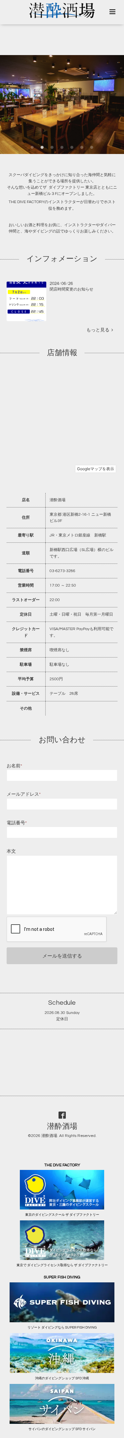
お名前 (14, 766)
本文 (11, 851)
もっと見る (98, 330)
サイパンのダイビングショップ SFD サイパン (62, 1429)
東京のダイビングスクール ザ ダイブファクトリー (62, 1214)
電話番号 (17, 823)
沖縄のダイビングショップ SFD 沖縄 (62, 1378)
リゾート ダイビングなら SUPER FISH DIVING (62, 1327)
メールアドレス (24, 794)
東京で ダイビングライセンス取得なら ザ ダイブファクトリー (62, 1265)
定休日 (62, 1019)
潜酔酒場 (62, 1126)
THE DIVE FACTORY (26, 202)
